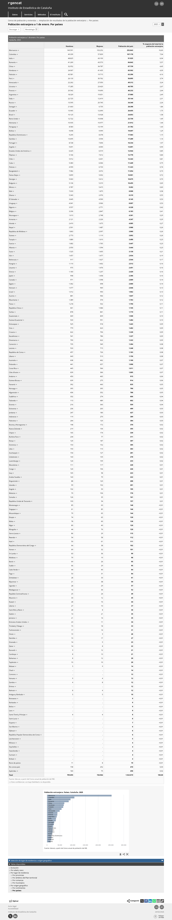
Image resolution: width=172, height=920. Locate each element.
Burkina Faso (14, 437)
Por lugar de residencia (20, 873)
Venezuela (13, 82)
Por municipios (18, 883)
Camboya (12, 654)
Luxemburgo (13, 461)
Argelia (11, 147)
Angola (11, 489)
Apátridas (12, 771)
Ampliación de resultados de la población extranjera (62, 20)
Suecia (11, 243)
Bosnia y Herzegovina (17, 425)
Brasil (11, 115)
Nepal (11, 227)
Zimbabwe (13, 578)
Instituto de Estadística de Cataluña (30, 8)
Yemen (11, 549)
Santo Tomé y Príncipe (17, 714)
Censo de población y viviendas (22, 20)
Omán (11, 634)
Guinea (11, 235)
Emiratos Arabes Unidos (18, 622)
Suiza (11, 251)
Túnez (11, 304)
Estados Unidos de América (19, 151)
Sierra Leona (14, 533)
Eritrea (11, 686)
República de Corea (16, 352)
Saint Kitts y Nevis (15, 610)
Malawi (11, 666)
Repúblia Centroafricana (18, 594)
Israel (11, 292)
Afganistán (13, 392)
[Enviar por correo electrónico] (158, 901)
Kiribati (11, 759)
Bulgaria (12, 183)
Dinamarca (13, 340)
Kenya (11, 441)
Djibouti (12, 731)
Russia (11, 102)
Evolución (15, 868)
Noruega (12, 388)
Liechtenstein (14, 739)
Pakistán (12, 74)
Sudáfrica (12, 396)
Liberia (11, 606)
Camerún (12, 344)
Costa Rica (13, 368)
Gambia (12, 139)
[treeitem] (85, 868)
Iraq (10, 473)
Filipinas (12, 155)
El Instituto (55, 14)
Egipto (11, 284)
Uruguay (12, 203)
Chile (11, 159)
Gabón (11, 614)
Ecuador (12, 111)
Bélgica (12, 211)
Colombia (12, 54)
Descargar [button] (13, 29)
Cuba (11, 163)
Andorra (12, 376)
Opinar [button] (15, 901)
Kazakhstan (13, 336)
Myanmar (12, 582)
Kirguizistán (13, 481)
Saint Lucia (13, 718)
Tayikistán (12, 662)
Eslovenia (12, 408)
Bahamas (12, 658)
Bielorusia (13, 259)
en (162, 3)
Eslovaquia (13, 324)
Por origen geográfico (19, 885)
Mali (10, 191)
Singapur (12, 509)
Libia (10, 449)
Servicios (28, 14)
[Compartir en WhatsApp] (154, 901)
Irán (10, 255)
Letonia (12, 348)
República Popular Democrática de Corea (24, 735)
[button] (162, 901)
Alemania (12, 123)
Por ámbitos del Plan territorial (24, 878)
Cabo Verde (13, 570)
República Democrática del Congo (21, 545)
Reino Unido (13, 119)
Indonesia (12, 417)
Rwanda (12, 537)
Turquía (12, 239)
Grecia (11, 272)
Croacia (12, 332)
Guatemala (13, 316)
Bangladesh (13, 171)
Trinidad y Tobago (15, 626)
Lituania (12, 268)
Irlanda (11, 223)
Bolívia (11, 131)
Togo (11, 574)
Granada (12, 642)
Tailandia (12, 400)
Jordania (12, 412)
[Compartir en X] (142, 901)
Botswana (12, 698)
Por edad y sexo (17, 870)
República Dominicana (17, 135)
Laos (10, 710)
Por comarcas (17, 880)
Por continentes (18, 888)
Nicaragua (13, 215)
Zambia (12, 682)
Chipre (11, 433)
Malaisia (12, 493)
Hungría (12, 264)
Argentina (12, 94)
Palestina (12, 421)
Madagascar (13, 590)
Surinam (12, 755)
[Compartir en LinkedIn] (150, 901)
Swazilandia (13, 751)
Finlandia (12, 364)
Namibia (12, 638)
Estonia (12, 404)
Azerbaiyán (13, 453)
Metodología (30, 29)
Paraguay (12, 127)
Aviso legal (12, 906)
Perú (10, 78)
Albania (12, 247)
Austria (11, 296)
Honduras (12, 70)
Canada (12, 280)
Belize (11, 706)
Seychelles (13, 747)
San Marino (13, 727)
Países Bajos (13, 175)
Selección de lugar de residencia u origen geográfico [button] (31, 860)
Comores (12, 674)
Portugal (12, 143)
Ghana (11, 195)
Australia (12, 360)
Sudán (11, 565)
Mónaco (12, 743)
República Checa (15, 308)
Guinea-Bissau (14, 380)
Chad (11, 670)
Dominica (12, 445)
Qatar (11, 646)
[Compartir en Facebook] (146, 901)
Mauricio (12, 598)
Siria (10, 328)
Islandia (12, 485)
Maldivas (12, 557)
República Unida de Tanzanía (20, 501)
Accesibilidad (13, 908)
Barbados (12, 702)
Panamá (12, 384)
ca (156, 3)
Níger (11, 525)
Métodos (42, 14)
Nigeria (12, 207)
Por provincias (18, 875)
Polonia (12, 167)
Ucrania (12, 86)
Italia (11, 58)
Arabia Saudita (14, 477)
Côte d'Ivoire (13, 372)
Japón (11, 276)
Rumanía (12, 62)
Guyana (12, 723)
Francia (12, 90)
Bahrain (12, 690)
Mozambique (14, 513)
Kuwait (11, 602)
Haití (10, 541)
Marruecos (13, 50)
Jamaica (12, 618)
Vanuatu (12, 678)
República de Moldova (17, 231)
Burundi (12, 650)
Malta (11, 521)
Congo (11, 469)
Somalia (12, 497)
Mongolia (12, 529)
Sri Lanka (12, 553)
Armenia (12, 219)
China (11, 66)
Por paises (93, 20)
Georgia (12, 179)
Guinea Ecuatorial (15, 320)
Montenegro (13, 505)
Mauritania (13, 300)
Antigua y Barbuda (16, 694)
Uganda (12, 586)
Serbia (11, 312)
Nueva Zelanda (14, 429)
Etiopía (11, 517)
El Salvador (13, 199)
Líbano (11, 356)
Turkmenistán (14, 630)
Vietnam (12, 288)
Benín (11, 561)
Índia (11, 98)
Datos (15, 14)
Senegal (12, 106)
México (11, 187)
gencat (39, 4)
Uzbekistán (13, 457)
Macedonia (13, 465)
